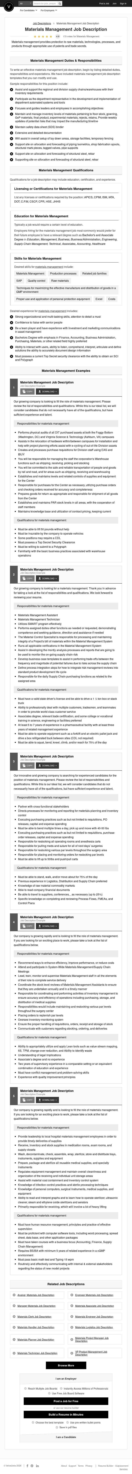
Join (115, 3)
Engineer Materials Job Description (94, 1295)
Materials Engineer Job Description (94, 1316)
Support (72, 1465)
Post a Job (104, 3)
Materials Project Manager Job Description (92, 1339)
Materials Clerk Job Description (34, 1316)
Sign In (123, 3)
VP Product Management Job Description (91, 1353)
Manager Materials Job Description (37, 1305)
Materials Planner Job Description (36, 1339)
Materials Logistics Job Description (94, 1327)
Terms (81, 1465)
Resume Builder (105, 1465)
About (64, 1465)
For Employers (48, 10)
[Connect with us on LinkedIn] (37, 1465)
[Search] (59, 3)
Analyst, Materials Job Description (36, 1295)
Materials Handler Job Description (36, 1327)
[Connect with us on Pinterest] (32, 1465)
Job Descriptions (42, 23)
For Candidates (27, 10)
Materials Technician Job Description (37, 1353)
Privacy (88, 1465)
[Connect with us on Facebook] (27, 1465)
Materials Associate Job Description (94, 1305)
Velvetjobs (9, 7)
